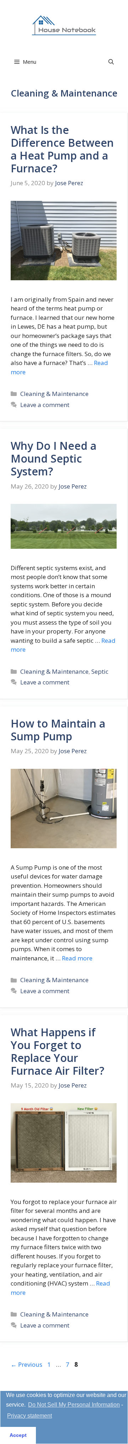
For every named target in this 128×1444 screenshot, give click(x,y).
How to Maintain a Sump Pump (58, 730)
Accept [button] (18, 1435)
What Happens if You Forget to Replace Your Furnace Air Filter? (57, 1051)
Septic (99, 671)
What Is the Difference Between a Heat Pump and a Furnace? (62, 149)
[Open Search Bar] (111, 61)
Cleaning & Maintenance (54, 394)
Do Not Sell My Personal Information (74, 1405)
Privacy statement (29, 1416)
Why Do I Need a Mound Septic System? (53, 458)
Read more (77, 958)
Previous (26, 1364)
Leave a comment (44, 405)
